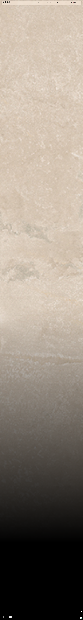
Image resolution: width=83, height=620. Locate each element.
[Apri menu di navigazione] (80, 3)
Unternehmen (25, 2)
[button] (81, 611)
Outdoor (47, 2)
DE (75, 2)
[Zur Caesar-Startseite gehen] (6, 2)
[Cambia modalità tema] (71, 3)
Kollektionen (31, 2)
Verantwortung (60, 2)
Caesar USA (66, 2)
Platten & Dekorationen (40, 2)
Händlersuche (52, 2)
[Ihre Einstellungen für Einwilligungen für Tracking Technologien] (81, 618)
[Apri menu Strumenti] (69, 3)
